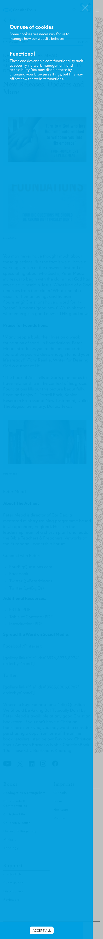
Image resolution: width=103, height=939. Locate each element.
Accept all (42, 930)
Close (85, 6)
